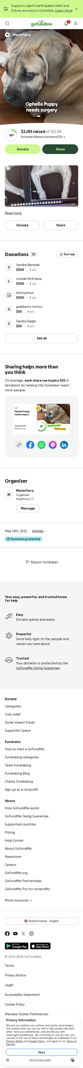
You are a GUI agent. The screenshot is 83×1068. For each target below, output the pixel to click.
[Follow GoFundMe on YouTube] (15, 934)
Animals (38, 531)
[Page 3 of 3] (45, 116)
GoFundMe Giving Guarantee (38, 668)
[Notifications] (66, 23)
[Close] (76, 9)
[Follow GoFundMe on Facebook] (7, 934)
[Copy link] (19, 444)
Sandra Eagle (26, 321)
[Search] (7, 23)
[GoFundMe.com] (41, 23)
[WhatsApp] (41, 444)
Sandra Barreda (27, 265)
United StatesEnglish (43, 921)
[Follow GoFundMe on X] (23, 934)
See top (69, 254)
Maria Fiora (24, 490)
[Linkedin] (64, 444)
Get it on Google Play (16, 945)
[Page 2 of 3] (42, 116)
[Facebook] (30, 444)
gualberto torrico (29, 306)
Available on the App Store (40, 945)
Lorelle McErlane (29, 279)
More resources (17, 900)
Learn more (64, 10)
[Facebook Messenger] (53, 444)
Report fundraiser (44, 562)
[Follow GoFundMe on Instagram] (31, 934)
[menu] (76, 23)
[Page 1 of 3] (38, 116)
